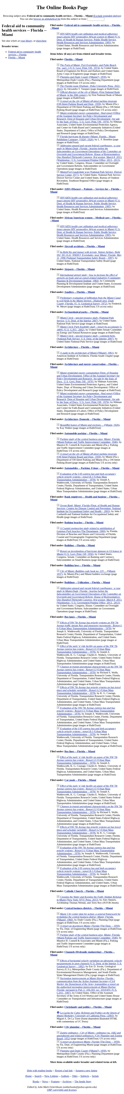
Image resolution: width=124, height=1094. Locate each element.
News (45, 1081)
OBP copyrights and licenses (62, 1090)
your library (26, 40)
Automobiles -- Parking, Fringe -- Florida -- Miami (91, 468)
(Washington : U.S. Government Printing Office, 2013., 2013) (89, 152)
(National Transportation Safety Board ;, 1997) (89, 255)
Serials (95, 1076)
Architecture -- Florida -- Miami (81, 347)
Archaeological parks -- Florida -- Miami (86, 312)
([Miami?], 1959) (83, 77)
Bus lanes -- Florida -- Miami (80, 616)
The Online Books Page (62, 7)
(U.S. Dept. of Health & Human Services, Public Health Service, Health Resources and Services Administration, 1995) (88, 38)
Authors (65, 1076)
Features (55, 1081)
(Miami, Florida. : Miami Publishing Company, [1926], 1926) (86, 138)
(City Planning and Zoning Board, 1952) (89, 1035)
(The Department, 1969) (86, 530)
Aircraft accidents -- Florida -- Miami (84, 246)
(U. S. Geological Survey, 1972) (89, 300)
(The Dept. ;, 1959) (90, 926)
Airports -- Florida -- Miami (79, 269)
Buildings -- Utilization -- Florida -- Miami (87, 582)
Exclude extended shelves (107, 15)
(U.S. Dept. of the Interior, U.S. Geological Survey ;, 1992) (89, 963)
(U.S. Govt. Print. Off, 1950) (89, 552)
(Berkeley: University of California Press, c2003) (88, 1014)
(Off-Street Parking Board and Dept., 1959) (87, 102)
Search (38, 1076)
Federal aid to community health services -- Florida (24, 53)
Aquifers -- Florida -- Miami (79, 292)
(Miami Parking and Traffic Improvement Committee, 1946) (88, 440)
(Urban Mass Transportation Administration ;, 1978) (86, 477)
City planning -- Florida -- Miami (82, 1027)
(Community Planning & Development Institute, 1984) (89, 278)
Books (36, 1081)
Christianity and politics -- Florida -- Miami (88, 1007)
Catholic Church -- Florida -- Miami (84, 891)
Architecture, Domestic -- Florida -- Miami (87, 419)
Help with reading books (39, 1070)
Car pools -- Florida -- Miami (80, 780)
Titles (75, 1076)
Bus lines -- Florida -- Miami (79, 751)
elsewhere (41, 40)
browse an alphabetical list (47, 19)
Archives (67, 1081)
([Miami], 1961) (87, 353)
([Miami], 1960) (88, 917)
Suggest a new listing (86, 1070)
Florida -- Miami (16, 57)
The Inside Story (82, 1081)
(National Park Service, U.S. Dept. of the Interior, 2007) (85, 319)
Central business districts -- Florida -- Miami (88, 908)
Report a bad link (64, 1070)
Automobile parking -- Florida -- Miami (85, 433)
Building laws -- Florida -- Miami (82, 565)
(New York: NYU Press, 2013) (89, 898)
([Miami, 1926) (89, 425)
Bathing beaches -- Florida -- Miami (83, 522)
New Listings (51, 1076)
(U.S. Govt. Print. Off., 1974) (87, 66)
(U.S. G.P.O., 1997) (88, 985)
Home (28, 1076)
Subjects (84, 1076)
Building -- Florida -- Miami (79, 545)
